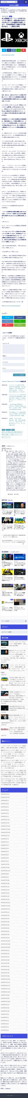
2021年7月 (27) (5, 957)
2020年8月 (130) (5, 992)
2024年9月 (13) (5, 835)
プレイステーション (17, 434)
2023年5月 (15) (5, 886)
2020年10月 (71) (5, 985)
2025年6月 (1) (5, 807)
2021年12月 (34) (5, 941)
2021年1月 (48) (5, 976)
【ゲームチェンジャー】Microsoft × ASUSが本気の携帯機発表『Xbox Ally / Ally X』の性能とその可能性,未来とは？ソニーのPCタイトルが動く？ (17, 398)
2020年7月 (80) (5, 995)
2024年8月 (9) (5, 838)
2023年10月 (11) (5, 870)
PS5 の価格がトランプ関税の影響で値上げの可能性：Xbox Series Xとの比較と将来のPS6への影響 (17, 414)
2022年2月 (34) (5, 934)
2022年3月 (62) (5, 931)
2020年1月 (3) (5, 1014)
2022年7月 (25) (5, 918)
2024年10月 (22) (5, 832)
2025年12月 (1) (5, 794)
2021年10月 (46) (5, 947)
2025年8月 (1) (5, 800)
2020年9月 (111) (5, 988)
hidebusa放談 (14, 5)
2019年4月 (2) (5, 1027)
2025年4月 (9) (5, 813)
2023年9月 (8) (5, 874)
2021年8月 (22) (5, 953)
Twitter (17, 494)
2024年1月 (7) (5, 861)
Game (3, 55)
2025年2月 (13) (5, 819)
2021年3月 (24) (5, 969)
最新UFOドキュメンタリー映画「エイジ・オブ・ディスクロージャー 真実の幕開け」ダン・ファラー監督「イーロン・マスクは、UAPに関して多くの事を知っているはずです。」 (13, 656)
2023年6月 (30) (5, 883)
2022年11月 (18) (5, 905)
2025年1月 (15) (5, 823)
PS (16, 432)
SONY (12, 55)
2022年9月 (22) (5, 912)
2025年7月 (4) (5, 803)
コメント (5, 343)
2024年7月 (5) (5, 842)
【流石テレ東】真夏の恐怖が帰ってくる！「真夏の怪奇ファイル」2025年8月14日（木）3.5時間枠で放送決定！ (13, 731)
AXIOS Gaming (15, 305)
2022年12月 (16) (5, 902)
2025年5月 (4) (5, 810)
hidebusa (9, 449)
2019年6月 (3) (5, 1020)
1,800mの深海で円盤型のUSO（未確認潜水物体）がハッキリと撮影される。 (14, 536)
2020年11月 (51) (5, 982)
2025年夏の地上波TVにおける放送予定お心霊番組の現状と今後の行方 (13, 709)
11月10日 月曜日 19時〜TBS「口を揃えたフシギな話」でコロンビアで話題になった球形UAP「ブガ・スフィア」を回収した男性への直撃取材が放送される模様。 (13, 683)
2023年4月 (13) (5, 890)
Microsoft (8, 55)
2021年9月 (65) (5, 950)
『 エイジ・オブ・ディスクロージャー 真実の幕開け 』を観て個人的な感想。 (13, 644)
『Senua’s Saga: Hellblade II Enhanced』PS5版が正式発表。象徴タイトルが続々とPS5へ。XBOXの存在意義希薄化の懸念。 (17, 407)
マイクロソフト (6, 437)
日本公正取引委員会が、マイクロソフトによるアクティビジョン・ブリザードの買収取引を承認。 (13, 542)
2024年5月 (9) (5, 848)
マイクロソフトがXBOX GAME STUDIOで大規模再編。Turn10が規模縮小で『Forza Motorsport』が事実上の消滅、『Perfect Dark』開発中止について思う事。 (17, 388)
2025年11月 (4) (5, 797)
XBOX (4, 434)
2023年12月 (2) (5, 864)
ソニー (9, 434)
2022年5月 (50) (5, 925)
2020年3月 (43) (5, 1008)
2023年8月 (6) (5, 877)
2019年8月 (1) (5, 1017)
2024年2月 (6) (5, 858)
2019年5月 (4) (5, 1023)
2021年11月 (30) (5, 944)
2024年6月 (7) (5, 845)
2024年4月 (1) (5, 851)
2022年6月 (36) (5, 921)
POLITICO (6, 305)
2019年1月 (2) (5, 1030)
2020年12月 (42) (5, 979)
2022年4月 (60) (5, 928)
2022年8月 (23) (5, 915)
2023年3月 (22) (5, 893)
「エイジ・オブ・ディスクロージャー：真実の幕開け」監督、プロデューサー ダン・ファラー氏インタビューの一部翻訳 (13, 669)
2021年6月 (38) (5, 960)
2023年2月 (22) (5, 896)
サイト (4, 368)
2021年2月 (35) (5, 972)
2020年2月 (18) (5, 1011)
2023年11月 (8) (5, 867)
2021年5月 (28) (5, 963)
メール (5, 362)
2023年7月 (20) (5, 880)
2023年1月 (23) (5, 899)
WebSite (11, 494)
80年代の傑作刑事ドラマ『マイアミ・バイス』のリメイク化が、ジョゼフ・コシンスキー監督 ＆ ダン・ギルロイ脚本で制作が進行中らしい (13, 719)
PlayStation (12, 432)
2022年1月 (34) (5, 937)
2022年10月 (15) (5, 909)
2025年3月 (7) (5, 816)
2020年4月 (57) (5, 1004)
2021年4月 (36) (5, 966)
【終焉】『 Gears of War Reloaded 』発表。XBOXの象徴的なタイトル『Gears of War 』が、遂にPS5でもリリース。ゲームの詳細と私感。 (17, 422)
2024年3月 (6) (5, 854)
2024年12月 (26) (5, 826)
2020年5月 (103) (5, 1001)
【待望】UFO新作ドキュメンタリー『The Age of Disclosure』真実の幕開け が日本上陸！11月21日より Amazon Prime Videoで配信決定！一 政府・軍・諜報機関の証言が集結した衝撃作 (13, 697)
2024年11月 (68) (5, 829)
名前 (4, 356)
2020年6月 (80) (5, 998)
